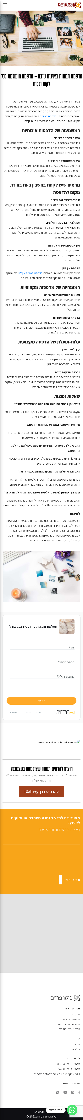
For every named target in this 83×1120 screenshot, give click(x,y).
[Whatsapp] (72, 1110)
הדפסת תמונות (48, 116)
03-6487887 (65, 1064)
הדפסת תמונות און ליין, (30, 273)
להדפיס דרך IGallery (41, 791)
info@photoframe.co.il (48, 1074)
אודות (76, 1044)
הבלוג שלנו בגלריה (69, 1029)
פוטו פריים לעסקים (69, 1024)
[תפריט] (5, 5)
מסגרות (75, 1014)
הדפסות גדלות (71, 1019)
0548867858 (65, 1069)
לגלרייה (75, 1049)
